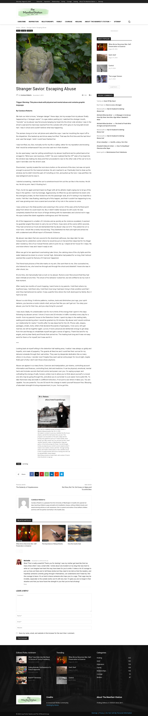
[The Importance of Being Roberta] (54, 533)
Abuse (23, 27)
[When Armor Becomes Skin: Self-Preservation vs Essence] (28, 533)
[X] (37, 474)
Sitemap (94, 713)
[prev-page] (17, 551)
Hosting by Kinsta (52, 705)
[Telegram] (61, 474)
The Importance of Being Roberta (52, 544)
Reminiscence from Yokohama (116, 152)
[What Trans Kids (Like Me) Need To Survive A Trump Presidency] (21, 660)
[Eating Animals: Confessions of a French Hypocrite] (21, 670)
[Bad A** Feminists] (21, 680)
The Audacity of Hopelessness (27, 487)
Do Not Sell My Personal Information (119, 713)
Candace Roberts (26, 95)
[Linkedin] (52, 474)
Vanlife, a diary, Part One (118, 142)
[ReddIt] (56, 474)
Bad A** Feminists (34, 678)
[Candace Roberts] (17, 95)
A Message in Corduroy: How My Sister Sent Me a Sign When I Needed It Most (114, 117)
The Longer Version (115, 76)
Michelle (27, 561)
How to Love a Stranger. (114, 105)
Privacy (101, 713)
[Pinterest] (42, 474)
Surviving (29, 30)
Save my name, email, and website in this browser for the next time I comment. (47, 633)
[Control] (102, 68)
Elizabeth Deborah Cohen (105, 146)
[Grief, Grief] (102, 57)
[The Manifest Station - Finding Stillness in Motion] (33, 12)
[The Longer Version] (102, 79)
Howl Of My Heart (110, 101)
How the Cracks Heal (74, 544)
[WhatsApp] (47, 474)
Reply (25, 584)
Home (18, 27)
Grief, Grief (112, 55)
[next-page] (21, 551)
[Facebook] (32, 474)
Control (111, 65)
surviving (25, 464)
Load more (113, 87)
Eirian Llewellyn (102, 142)
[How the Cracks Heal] (80, 533)
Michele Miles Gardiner (104, 115)
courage (23, 30)
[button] (129, 21)
